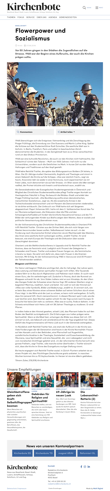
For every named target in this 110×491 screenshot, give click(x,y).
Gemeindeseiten (68, 17)
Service (30, 17)
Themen (11, 17)
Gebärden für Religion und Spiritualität (40, 397)
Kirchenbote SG (22, 453)
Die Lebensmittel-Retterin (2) (90, 395)
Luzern (47, 389)
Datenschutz (12, 488)
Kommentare (26, 132)
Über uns (41, 17)
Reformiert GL (87, 453)
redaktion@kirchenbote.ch (59, 484)
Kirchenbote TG (44, 453)
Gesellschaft (20, 26)
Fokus (20, 17)
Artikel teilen (66, 132)
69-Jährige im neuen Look (65, 393)
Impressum (22, 488)
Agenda (53, 17)
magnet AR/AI (65, 453)
